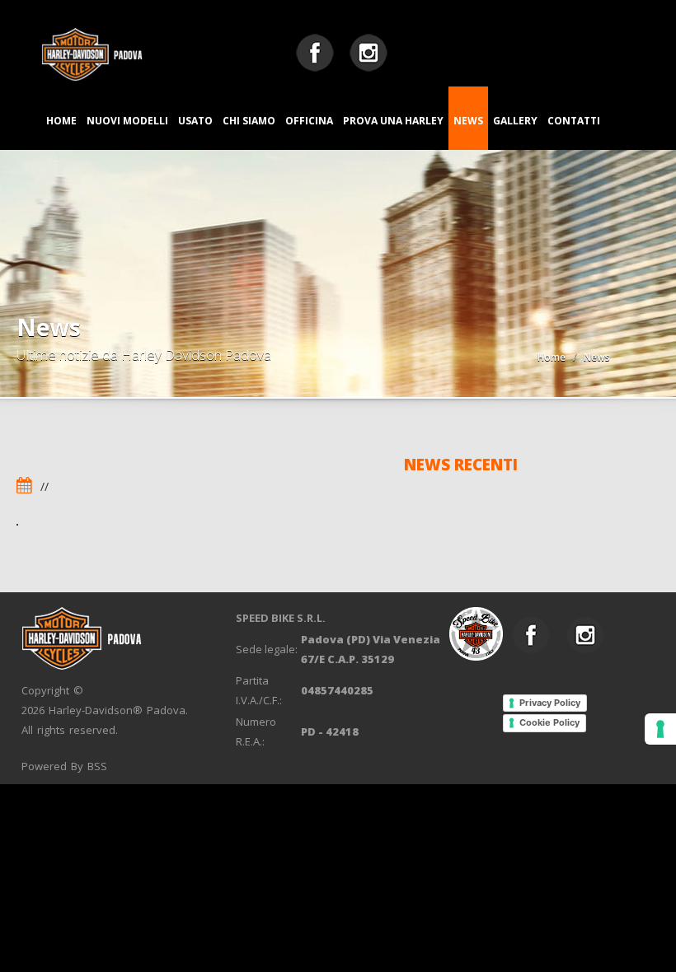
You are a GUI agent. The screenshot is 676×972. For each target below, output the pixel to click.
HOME (61, 121)
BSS (97, 766)
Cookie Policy (549, 722)
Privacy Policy (549, 702)
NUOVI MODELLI (127, 121)
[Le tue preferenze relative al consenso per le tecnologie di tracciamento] (660, 729)
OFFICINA (309, 121)
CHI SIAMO (249, 121)
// (44, 486)
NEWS (468, 121)
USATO (195, 121)
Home (552, 357)
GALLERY (515, 121)
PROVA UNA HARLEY (393, 121)
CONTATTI (573, 121)
